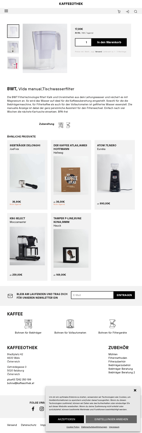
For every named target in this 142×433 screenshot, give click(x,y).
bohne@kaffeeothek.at (20, 383)
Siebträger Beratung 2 (121, 372)
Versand (98, 51)
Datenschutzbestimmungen (94, 426)
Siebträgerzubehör (119, 365)
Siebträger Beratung (120, 369)
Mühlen (113, 354)
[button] (135, 390)
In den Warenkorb (109, 42)
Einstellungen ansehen (111, 419)
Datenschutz (28, 425)
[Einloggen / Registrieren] (127, 12)
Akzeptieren (66, 419)
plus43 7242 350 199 (19, 379)
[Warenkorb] (119, 12)
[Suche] (136, 12)
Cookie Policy (72, 426)
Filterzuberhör (117, 361)
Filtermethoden (117, 358)
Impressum (114, 426)
